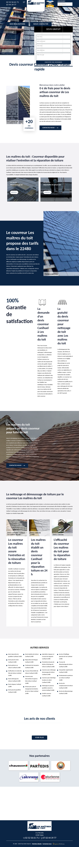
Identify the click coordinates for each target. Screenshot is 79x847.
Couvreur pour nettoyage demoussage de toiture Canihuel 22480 (49, 672)
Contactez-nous (47, 844)
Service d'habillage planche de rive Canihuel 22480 (65, 657)
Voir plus (39, 737)
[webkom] (59, 844)
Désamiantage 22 (16, 185)
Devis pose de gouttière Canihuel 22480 (14, 691)
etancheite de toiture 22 (52, 185)
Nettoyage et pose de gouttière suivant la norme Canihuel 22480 (48, 688)
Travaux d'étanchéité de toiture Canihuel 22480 (31, 672)
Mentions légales (37, 844)
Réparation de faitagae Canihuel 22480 (31, 661)
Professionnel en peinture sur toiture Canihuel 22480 (66, 678)
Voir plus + (14, 192)
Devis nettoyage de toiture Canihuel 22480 (14, 680)
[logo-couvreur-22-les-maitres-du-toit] (36, 6)
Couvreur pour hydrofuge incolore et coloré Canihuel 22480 (49, 680)
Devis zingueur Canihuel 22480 (14, 685)
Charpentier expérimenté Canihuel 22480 (66, 671)
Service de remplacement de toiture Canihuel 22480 (66, 686)
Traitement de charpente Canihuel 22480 (32, 666)
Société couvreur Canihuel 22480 (46, 695)
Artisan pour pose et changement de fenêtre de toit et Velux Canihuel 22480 (31, 690)
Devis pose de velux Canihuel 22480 (13, 661)
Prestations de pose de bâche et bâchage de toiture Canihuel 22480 (48, 664)
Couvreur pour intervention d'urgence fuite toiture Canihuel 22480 (31, 680)
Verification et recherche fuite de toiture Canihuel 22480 (15, 673)
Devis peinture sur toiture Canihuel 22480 (14, 666)
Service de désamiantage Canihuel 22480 (66, 692)
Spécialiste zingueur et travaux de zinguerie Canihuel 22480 (48, 657)
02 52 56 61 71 (12, 2)
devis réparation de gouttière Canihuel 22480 (15, 655)
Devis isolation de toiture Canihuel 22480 (32, 655)
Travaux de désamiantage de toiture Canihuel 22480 (65, 664)
